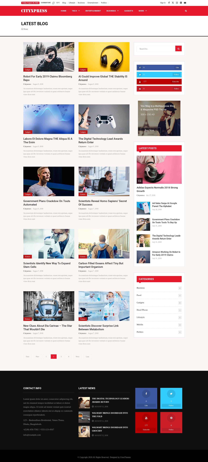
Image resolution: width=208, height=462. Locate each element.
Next (77, 357)
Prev (37, 357)
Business (81, 3)
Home (63, 11)
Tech (74, 11)
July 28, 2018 (156, 210)
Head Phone (142, 310)
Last (87, 357)
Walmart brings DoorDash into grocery (110, 429)
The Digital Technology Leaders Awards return (110, 400)
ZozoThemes (125, 457)
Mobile (140, 324)
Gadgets (128, 11)
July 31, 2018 (156, 226)
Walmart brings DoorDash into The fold (110, 415)
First (27, 357)
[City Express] (34, 11)
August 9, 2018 (38, 84)
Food (139, 295)
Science (82, 194)
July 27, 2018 (150, 195)
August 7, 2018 (93, 209)
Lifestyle (72, 3)
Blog (64, 3)
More (141, 11)
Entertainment (93, 3)
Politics (104, 3)
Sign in (163, 3)
